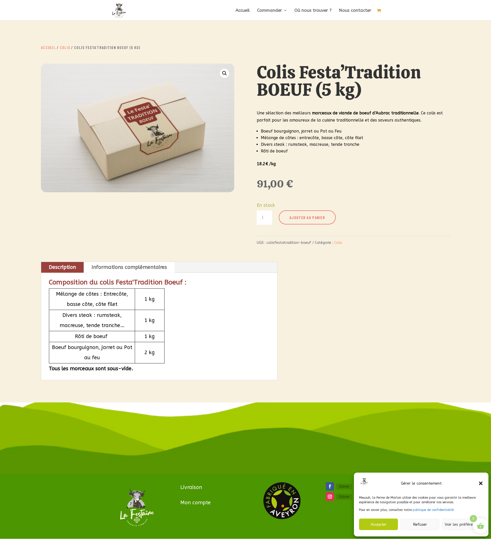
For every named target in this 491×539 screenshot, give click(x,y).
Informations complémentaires (129, 267)
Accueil (243, 10)
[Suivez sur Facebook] (330, 486)
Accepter (379, 524)
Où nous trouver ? (313, 10)
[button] (480, 483)
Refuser (420, 524)
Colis (65, 47)
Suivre (344, 486)
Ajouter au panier (307, 217)
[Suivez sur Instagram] (330, 497)
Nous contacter (355, 10)
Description (62, 267)
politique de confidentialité (433, 510)
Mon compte (195, 503)
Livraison (191, 487)
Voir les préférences (463, 524)
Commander (269, 10)
